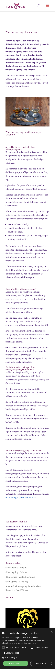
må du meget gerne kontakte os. (21, 497)
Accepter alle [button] (16, 663)
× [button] (51, 632)
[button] (3, 647)
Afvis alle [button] (41, 663)
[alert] (27, 648)
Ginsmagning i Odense (16, 572)
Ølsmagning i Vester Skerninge (20, 577)
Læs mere (32, 643)
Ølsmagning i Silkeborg (17, 581)
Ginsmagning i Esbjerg (16, 567)
